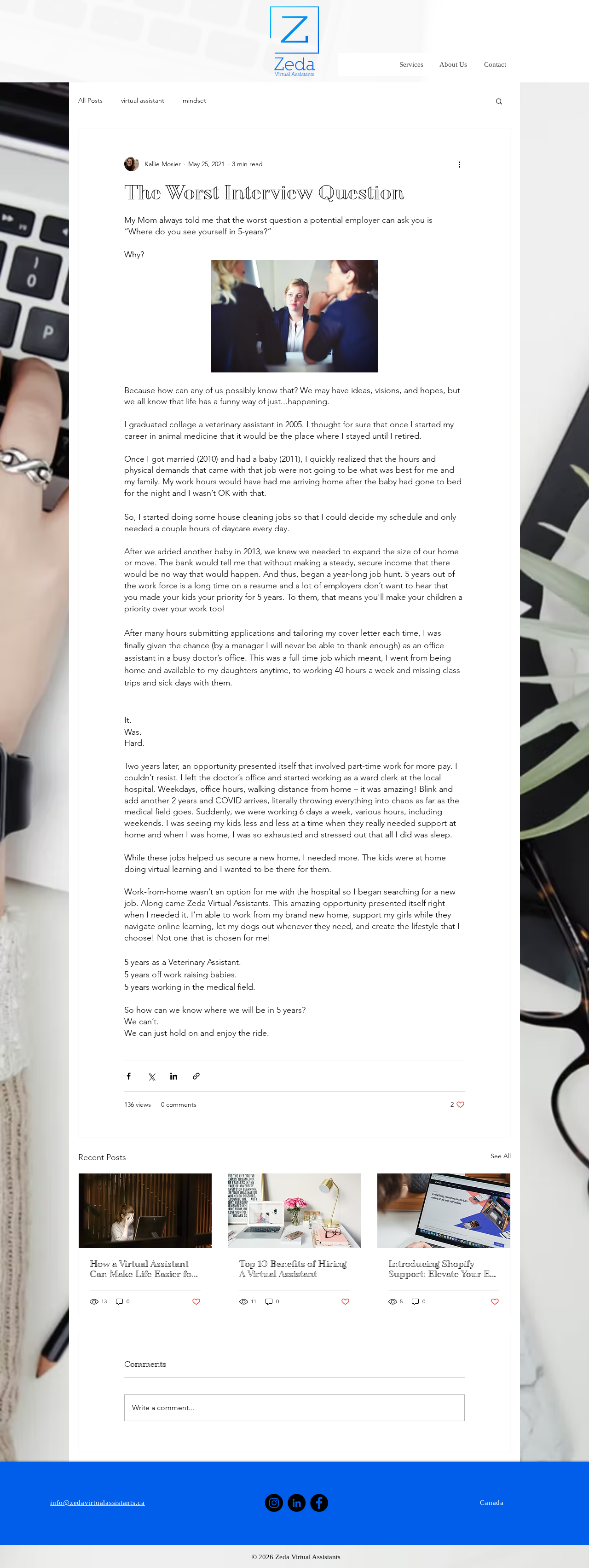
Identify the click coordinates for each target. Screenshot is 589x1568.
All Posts (90, 100)
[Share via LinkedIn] (173, 1076)
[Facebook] (319, 1503)
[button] (499, 101)
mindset (194, 100)
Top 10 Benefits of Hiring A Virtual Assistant (292, 1269)
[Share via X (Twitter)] (151, 1076)
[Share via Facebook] (128, 1076)
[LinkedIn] (297, 1503)
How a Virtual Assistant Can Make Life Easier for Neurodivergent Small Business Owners (143, 1269)
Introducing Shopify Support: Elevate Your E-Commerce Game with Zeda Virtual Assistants (440, 1269)
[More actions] (459, 163)
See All (501, 1156)
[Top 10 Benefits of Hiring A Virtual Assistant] (294, 1210)
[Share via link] (196, 1076)
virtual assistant (142, 100)
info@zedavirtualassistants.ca (97, 1502)
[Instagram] (274, 1503)
